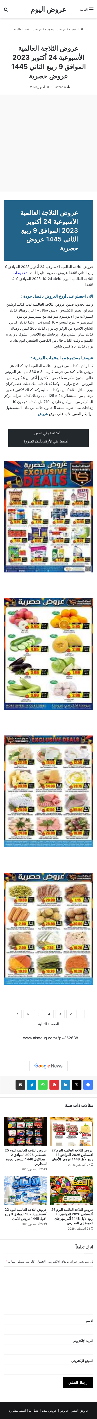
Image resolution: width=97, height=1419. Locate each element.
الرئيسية (75, 29)
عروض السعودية (55, 29)
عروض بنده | (49, 1410)
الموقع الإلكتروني (82, 1361)
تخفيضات (20, 273)
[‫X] (76, 1085)
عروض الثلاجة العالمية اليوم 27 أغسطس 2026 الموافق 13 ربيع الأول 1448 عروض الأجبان (72, 1154)
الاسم (89, 1321)
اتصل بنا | (33, 1410)
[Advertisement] (48, 143)
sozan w (60, 87)
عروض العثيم (79, 1410)
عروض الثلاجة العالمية (28, 29)
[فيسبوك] (88, 1085)
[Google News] (48, 1066)
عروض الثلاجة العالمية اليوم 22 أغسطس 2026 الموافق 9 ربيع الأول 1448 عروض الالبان (26, 1213)
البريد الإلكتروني (83, 1341)
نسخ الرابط (48, 1049)
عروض (43, 414)
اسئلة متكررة (18, 1410)
